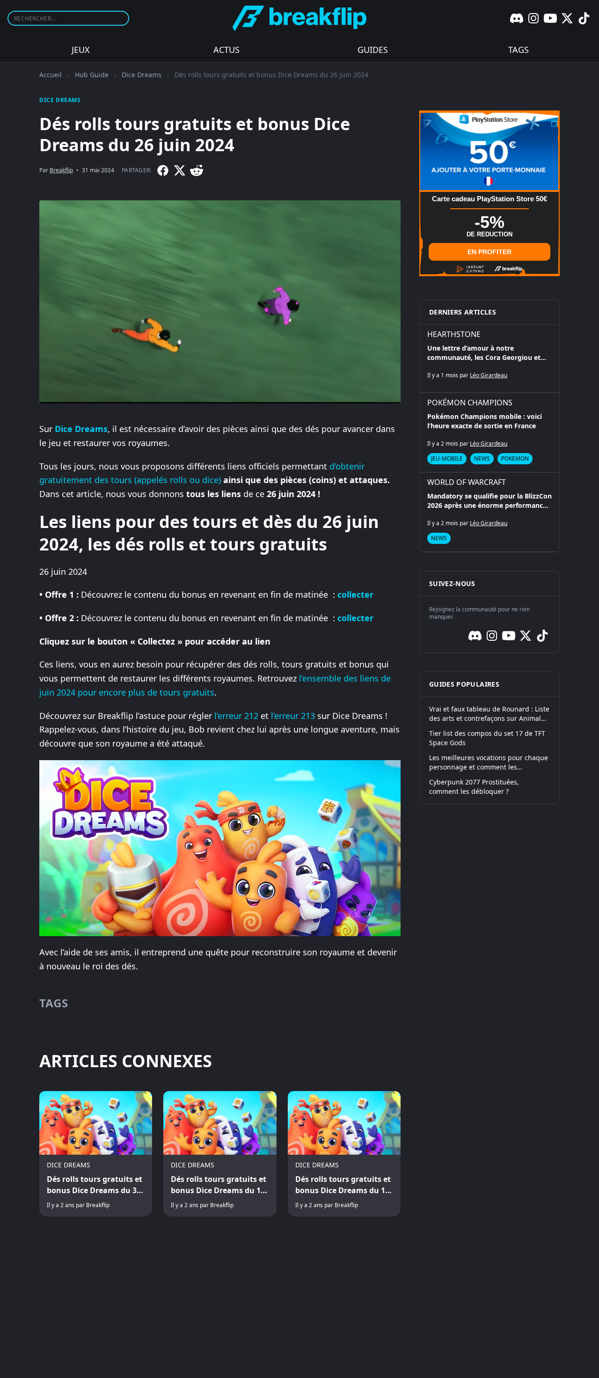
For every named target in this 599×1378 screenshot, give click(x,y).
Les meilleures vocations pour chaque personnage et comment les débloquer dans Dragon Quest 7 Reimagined (488, 762)
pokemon (515, 458)
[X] (567, 18)
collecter (355, 594)
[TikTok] (584, 18)
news (482, 458)
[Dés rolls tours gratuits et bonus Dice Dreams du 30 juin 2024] (95, 1154)
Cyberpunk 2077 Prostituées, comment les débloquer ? (474, 786)
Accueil (50, 74)
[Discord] (516, 18)
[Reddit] (196, 170)
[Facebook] (162, 170)
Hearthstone (454, 334)
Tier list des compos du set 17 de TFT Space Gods (487, 738)
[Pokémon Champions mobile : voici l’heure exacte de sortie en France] (489, 432)
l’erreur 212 (236, 715)
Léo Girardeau (488, 375)
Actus (226, 49)
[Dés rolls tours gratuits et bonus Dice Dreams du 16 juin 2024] (344, 1154)
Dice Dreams (141, 74)
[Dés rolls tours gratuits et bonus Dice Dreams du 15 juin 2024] (219, 1154)
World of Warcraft (466, 482)
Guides (373, 49)
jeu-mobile (447, 458)
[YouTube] (550, 18)
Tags (518, 49)
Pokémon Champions (469, 402)
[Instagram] (533, 18)
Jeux (81, 49)
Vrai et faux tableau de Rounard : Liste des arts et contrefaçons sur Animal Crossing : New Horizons (489, 713)
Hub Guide (92, 74)
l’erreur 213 (292, 715)
